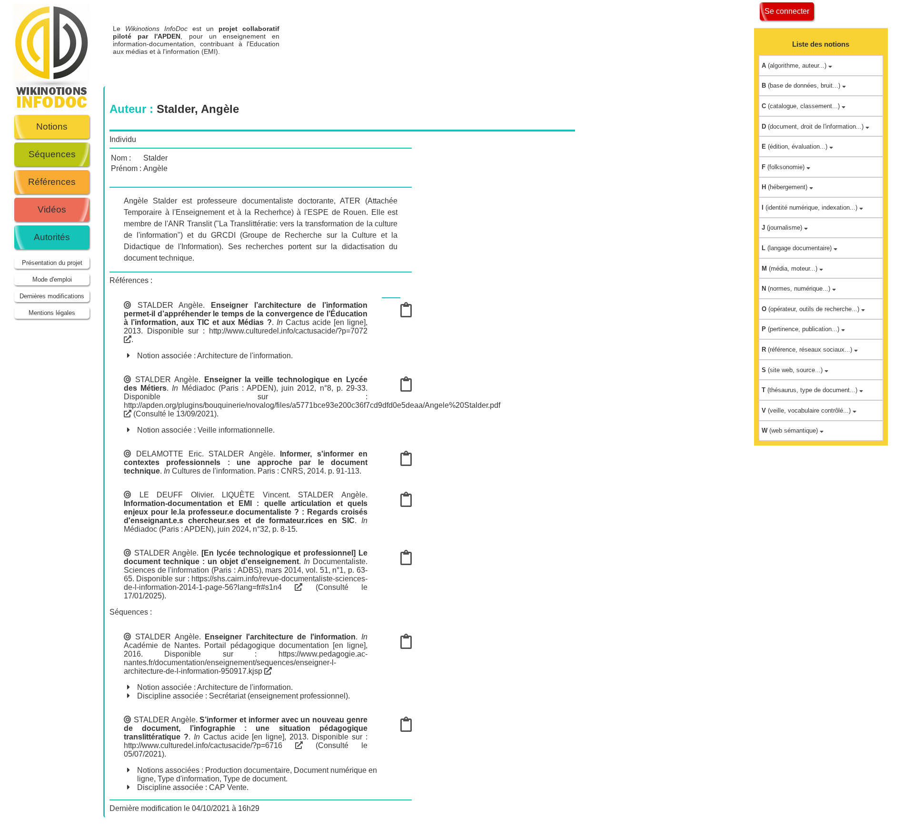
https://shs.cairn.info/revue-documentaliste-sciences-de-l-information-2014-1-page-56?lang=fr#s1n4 (246, 583)
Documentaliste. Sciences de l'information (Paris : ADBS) (246, 565)
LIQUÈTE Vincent (255, 495)
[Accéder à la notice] (406, 313)
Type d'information (188, 779)
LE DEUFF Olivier (175, 495)
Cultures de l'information (213, 471)
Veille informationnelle (235, 430)
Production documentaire (247, 770)
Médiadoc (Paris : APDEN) (229, 388)
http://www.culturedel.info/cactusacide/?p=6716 (209, 745)
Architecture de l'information (244, 356)
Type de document (254, 779)
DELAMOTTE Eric (168, 454)
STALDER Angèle (170, 305)
